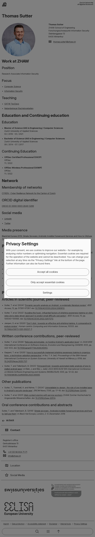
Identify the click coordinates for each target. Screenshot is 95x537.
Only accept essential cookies (47, 282)
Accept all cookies (47, 271)
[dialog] (47, 268)
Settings (47, 292)
